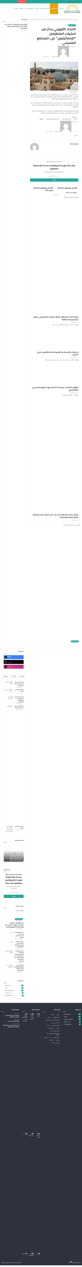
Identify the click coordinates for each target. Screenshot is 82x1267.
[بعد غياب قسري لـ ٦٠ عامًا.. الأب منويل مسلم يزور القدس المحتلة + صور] (31, 1134)
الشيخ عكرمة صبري (55, 1022)
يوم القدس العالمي (55, 1042)
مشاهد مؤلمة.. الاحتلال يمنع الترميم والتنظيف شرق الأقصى (19, 944)
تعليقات (5, 676)
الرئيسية (61, 8)
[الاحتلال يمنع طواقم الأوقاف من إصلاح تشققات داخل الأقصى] (8, 967)
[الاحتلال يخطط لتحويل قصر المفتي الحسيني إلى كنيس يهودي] (24, 1254)
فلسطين (45, 1037)
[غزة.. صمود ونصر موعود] (8, 829)
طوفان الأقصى (56, 1037)
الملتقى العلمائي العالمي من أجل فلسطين (52, 1034)
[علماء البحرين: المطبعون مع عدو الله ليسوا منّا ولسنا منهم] (37, 1254)
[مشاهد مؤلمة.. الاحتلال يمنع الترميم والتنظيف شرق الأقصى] (8, 944)
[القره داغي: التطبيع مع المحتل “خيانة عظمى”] (24, 1192)
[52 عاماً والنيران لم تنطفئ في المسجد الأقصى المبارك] (8, 935)
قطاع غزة (57, 1040)
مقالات (36, 8)
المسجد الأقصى (51, 1028)
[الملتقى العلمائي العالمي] (72, 8)
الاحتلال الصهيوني (56, 1017)
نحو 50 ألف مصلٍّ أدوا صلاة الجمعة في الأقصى (19, 683)
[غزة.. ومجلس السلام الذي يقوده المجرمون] (24, 1072)
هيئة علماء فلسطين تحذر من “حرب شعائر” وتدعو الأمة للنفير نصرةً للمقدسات (16, 26)
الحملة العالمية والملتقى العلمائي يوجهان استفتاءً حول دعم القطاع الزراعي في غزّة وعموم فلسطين (19, 956)
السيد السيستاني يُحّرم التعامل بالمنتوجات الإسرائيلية (19, 699)
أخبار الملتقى (29, 8)
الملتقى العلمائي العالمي (54, 1030)
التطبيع (48, 1017)
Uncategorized (8, 995)
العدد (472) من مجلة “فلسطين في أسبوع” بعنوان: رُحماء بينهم (16, 857)
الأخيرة (14, 676)
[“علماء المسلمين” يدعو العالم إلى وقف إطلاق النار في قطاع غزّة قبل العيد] (31, 1016)
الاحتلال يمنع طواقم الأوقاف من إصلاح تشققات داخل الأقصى (19, 967)
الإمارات (52, 1014)
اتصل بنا (16, 8)
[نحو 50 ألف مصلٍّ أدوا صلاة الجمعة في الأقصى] (8, 684)
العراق (48, 1025)
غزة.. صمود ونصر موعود (19, 827)
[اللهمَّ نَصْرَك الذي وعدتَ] (8, 692)
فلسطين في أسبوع (44, 8)
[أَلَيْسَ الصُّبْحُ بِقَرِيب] (31, 1254)
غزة (50, 1037)
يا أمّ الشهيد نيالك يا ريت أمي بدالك (19, 707)
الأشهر (22, 676)
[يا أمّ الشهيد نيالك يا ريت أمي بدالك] (8, 764)
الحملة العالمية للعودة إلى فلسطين (52, 1020)
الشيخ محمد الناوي (55, 1025)
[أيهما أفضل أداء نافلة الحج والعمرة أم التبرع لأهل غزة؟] (37, 1015)
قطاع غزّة (51, 1040)
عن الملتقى (22, 8)
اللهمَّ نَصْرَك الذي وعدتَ (19, 690)
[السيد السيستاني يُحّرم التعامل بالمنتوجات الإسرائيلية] (8, 699)
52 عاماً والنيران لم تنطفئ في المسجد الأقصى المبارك (19, 934)
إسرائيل (57, 1014)
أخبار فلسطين (54, 8)
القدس (58, 1028)
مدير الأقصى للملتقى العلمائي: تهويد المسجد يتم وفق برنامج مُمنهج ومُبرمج (14, 925)
